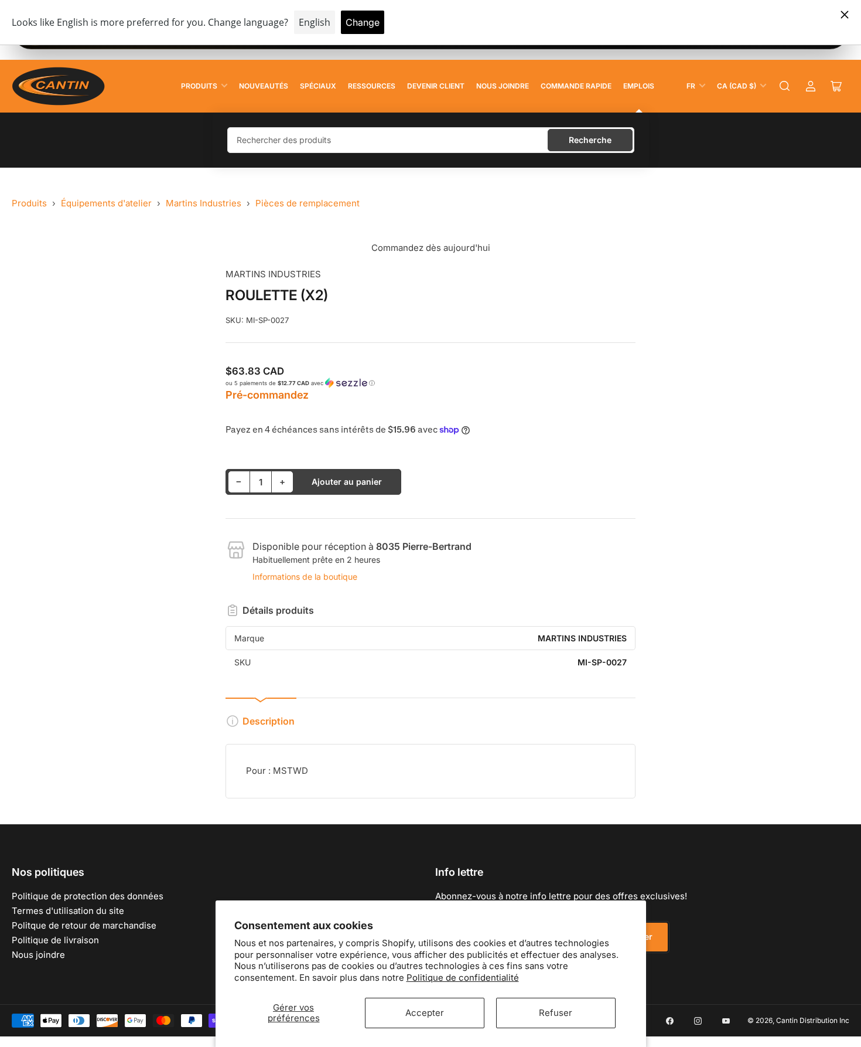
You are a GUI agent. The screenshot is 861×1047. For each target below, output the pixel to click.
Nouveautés (263, 85)
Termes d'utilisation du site (68, 910)
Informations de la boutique (304, 577)
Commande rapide (576, 85)
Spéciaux (318, 85)
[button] (431, 383)
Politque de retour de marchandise (84, 925)
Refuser (555, 1012)
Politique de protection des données (87, 896)
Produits (199, 85)
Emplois (638, 85)
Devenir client (435, 85)
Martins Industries (203, 203)
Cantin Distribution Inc (812, 1020)
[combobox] (430, 140)
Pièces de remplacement (307, 203)
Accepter (424, 1012)
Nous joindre (502, 85)
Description (268, 721)
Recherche (590, 140)
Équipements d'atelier (106, 203)
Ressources (371, 85)
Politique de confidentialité (462, 977)
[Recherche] (785, 86)
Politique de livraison (55, 940)
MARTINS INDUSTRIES (273, 274)
